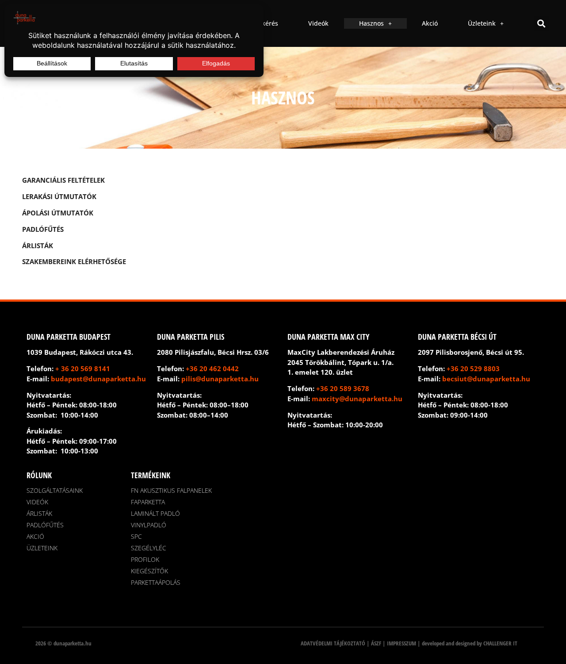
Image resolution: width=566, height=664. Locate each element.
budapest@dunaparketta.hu (98, 378)
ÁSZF (376, 643)
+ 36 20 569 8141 (82, 368)
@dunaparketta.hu (227, 378)
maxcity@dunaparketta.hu (357, 398)
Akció (430, 23)
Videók (318, 23)
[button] (541, 23)
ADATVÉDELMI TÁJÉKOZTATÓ (333, 643)
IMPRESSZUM (401, 643)
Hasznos (371, 23)
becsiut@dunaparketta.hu (486, 378)
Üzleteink (482, 23)
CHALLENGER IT (500, 643)
